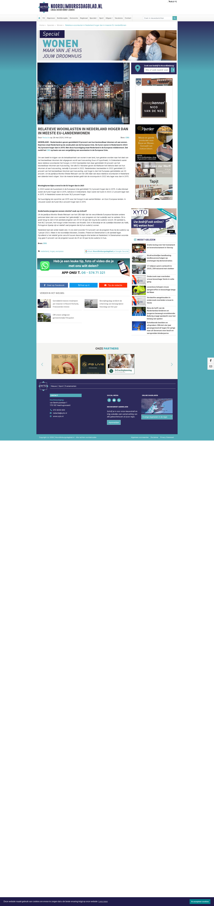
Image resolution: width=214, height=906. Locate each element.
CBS (127, 137)
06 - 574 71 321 (93, 273)
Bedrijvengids (62, 18)
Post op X (84, 285)
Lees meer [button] (103, 901)
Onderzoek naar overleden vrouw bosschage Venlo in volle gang (160, 279)
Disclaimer (154, 437)
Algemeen (51, 18)
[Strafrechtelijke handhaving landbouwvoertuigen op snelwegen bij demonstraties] (139, 258)
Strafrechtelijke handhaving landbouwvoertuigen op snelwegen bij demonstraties (159, 258)
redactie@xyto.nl (60, 413)
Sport (101, 18)
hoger (52, 251)
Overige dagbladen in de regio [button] (154, 417)
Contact (128, 18)
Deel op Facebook (55, 285)
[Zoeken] (175, 18)
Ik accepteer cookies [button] (200, 902)
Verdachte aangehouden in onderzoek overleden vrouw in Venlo (160, 300)
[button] (39, 364)
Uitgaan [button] (108, 18)
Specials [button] (93, 18)
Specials (50, 25)
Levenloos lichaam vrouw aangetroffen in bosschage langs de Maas (161, 289)
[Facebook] (109, 400)
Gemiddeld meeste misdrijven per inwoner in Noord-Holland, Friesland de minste (66, 303)
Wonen (60, 25)
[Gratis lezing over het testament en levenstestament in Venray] (139, 248)
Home (41, 25)
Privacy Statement (167, 437)
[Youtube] (114, 400)
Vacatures (119, 18)
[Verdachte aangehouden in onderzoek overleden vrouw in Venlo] (139, 301)
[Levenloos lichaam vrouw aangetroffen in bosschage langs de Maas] (139, 290)
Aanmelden (114, 422)
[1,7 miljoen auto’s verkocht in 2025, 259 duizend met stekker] (139, 269)
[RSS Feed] (119, 400)
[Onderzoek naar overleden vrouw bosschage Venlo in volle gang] (139, 279)
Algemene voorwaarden (140, 437)
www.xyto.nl (58, 416)
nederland (45, 251)
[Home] (39, 18)
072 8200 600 (59, 410)
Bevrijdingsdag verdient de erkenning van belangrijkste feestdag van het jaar (111, 303)
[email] (211, 367)
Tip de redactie (115, 285)
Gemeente (74, 18)
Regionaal (84, 18)
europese (59, 251)
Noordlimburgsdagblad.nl (76, 6)
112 (43, 18)
